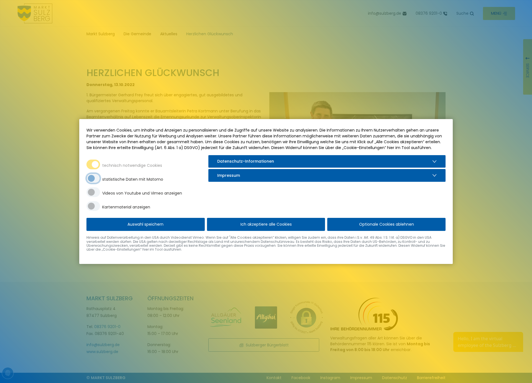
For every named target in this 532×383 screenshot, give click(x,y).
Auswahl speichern (145, 224)
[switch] (93, 178)
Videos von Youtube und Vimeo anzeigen (142, 193)
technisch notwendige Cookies (132, 165)
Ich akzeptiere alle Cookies (266, 224)
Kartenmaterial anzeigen (126, 207)
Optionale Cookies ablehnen (386, 224)
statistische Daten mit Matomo (132, 179)
